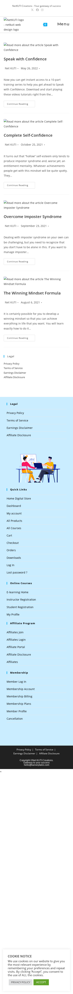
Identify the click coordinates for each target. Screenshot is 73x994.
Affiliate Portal (16, 647)
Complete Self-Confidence (28, 135)
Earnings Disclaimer (15, 372)
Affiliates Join (15, 632)
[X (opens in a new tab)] (32, 10)
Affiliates (12, 662)
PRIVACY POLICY (20, 982)
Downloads (14, 558)
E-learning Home (17, 592)
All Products (14, 521)
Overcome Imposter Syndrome (33, 216)
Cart (9, 535)
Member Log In (16, 681)
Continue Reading (21, 104)
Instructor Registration (21, 599)
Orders (11, 550)
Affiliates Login (16, 639)
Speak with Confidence (25, 59)
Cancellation (15, 718)
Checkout (13, 543)
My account (14, 513)
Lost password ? (17, 572)
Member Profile (17, 711)
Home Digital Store (19, 498)
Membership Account (21, 689)
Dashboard (14, 506)
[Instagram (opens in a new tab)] (41, 10)
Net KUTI (10, 68)
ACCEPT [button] (41, 982)
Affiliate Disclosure (14, 377)
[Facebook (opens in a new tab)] (37, 10)
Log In (10, 565)
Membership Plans (19, 704)
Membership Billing (19, 696)
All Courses (14, 528)
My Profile (13, 614)
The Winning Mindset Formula (32, 293)
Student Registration (20, 607)
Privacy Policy (11, 363)
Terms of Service (13, 368)
